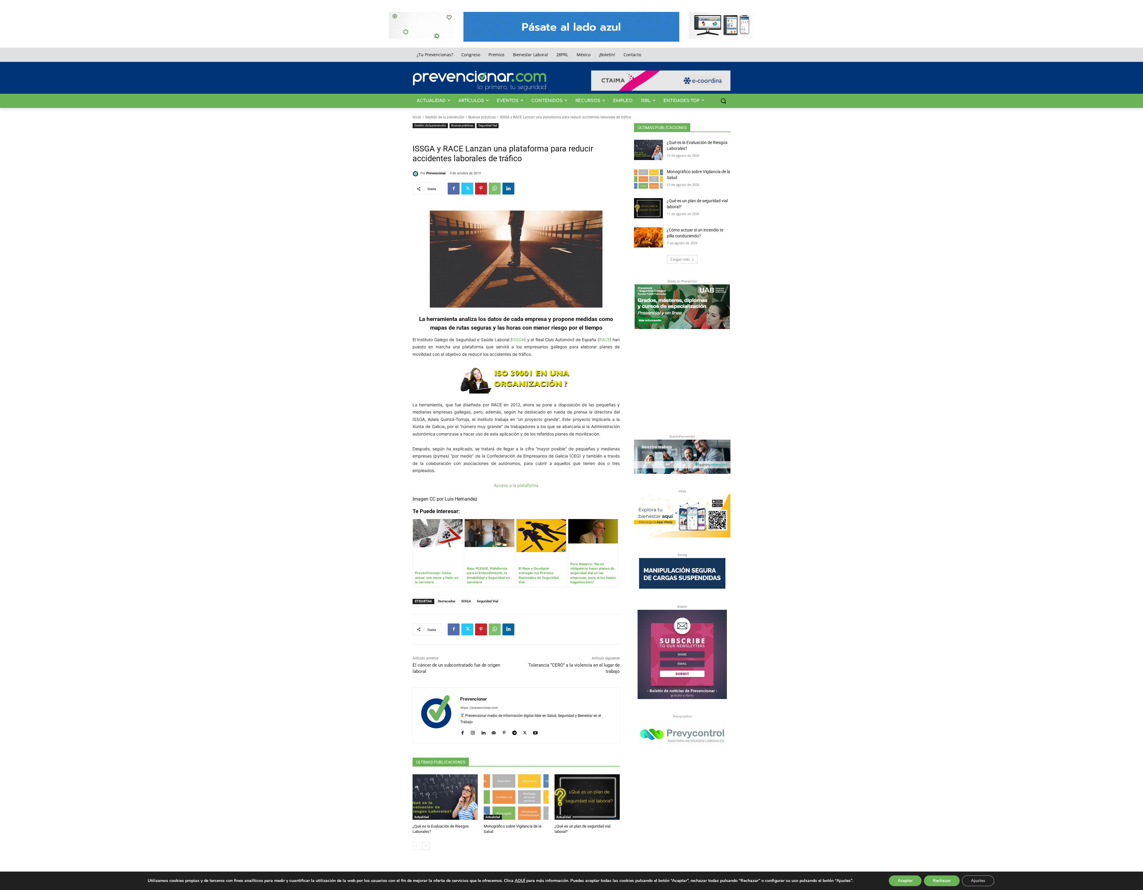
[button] (723, 101)
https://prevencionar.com (479, 708)
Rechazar (942, 880)
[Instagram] (473, 731)
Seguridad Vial (487, 125)
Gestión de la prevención (444, 117)
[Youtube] (535, 731)
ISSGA (518, 339)
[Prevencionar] (479, 80)
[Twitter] (467, 189)
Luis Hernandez (461, 499)
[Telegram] (514, 731)
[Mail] (493, 731)
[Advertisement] (682, 380)
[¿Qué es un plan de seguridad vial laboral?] (587, 797)
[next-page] (426, 846)
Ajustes (978, 880)
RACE (604, 339)
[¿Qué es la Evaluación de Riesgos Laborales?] (445, 797)
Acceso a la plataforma (516, 485)
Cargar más (680, 259)
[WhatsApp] (495, 189)
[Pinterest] (481, 189)
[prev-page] (416, 846)
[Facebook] (454, 189)
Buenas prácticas (482, 117)
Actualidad (421, 817)
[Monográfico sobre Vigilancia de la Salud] (516, 797)
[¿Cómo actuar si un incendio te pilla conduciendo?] (648, 237)
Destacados (446, 601)
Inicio (417, 117)
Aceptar (905, 880)
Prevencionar (436, 173)
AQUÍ (520, 880)
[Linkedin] (508, 189)
